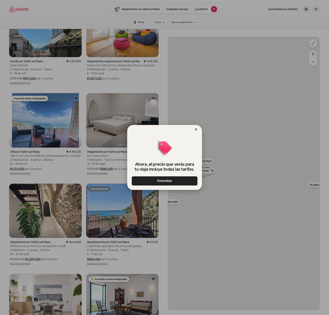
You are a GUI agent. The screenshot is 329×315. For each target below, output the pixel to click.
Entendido (164, 181)
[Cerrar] (195, 129)
